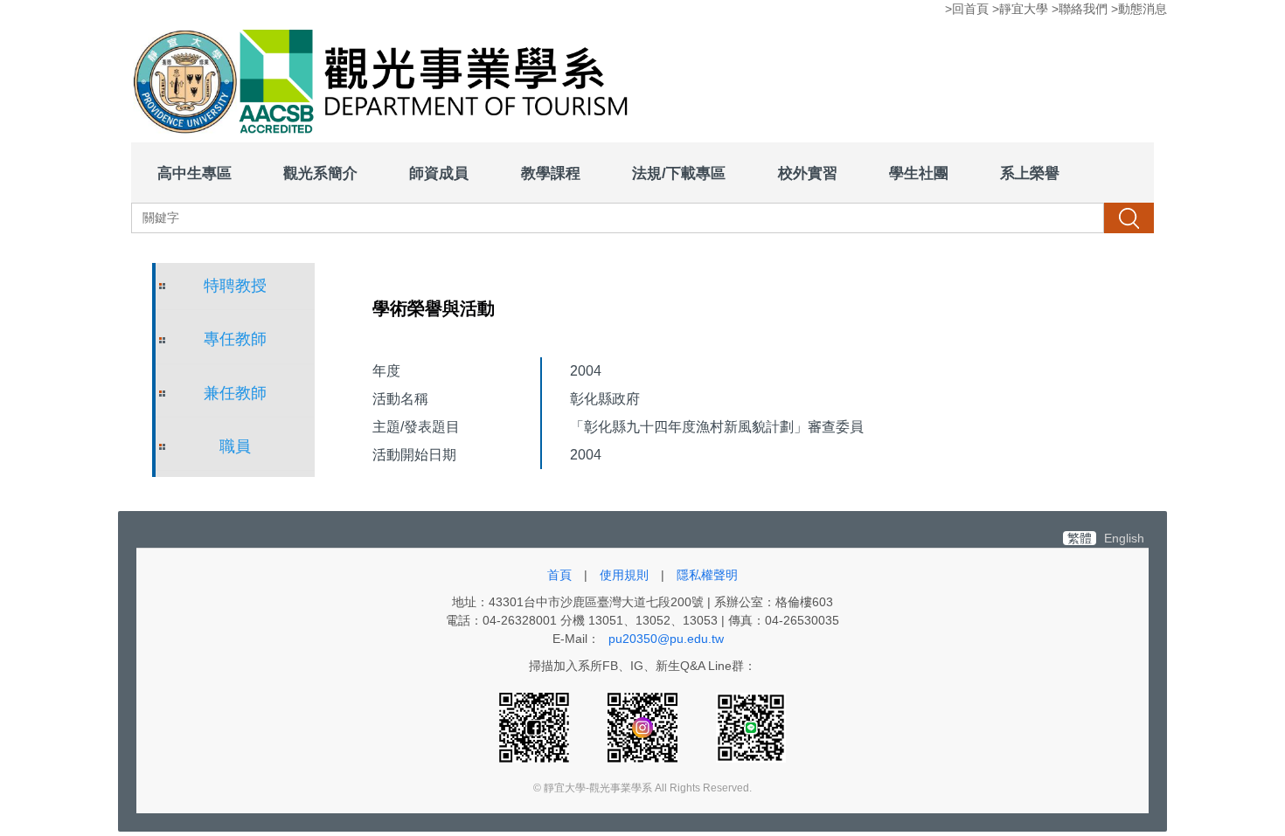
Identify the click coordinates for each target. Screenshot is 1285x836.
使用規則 (624, 575)
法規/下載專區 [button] (679, 173)
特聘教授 (235, 285)
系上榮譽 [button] (1029, 173)
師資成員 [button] (439, 173)
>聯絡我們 (1080, 9)
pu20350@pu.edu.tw (666, 639)
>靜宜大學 (1020, 9)
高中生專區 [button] (194, 173)
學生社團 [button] (918, 173)
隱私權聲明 (707, 575)
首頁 (559, 575)
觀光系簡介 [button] (320, 173)
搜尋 (1128, 218)
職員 (235, 446)
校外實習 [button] (807, 173)
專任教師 (235, 339)
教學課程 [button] (550, 173)
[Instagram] (644, 727)
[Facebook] (535, 727)
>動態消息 (1139, 9)
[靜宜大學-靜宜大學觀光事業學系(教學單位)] (386, 84)
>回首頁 (967, 9)
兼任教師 (235, 393)
